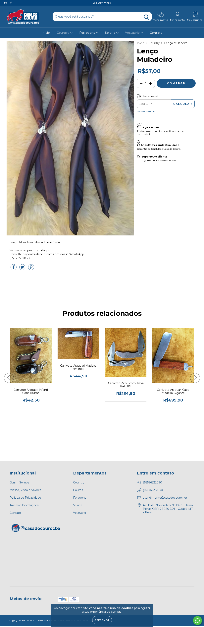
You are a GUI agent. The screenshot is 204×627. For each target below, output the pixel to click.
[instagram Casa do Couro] (6, 3)
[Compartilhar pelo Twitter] (22, 269)
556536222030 (152, 482)
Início (45, 32)
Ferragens (87, 32)
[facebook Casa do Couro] (11, 3)
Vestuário (133, 32)
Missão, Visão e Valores (25, 490)
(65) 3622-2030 (153, 490)
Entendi (102, 620)
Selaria (110, 32)
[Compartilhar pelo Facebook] (14, 269)
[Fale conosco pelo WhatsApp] (197, 620)
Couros (78, 490)
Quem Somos (19, 482)
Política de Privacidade (25, 497)
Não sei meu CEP (147, 111)
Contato (156, 32)
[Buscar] (146, 17)
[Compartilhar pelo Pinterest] (31, 269)
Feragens (79, 497)
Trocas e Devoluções (24, 505)
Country (63, 32)
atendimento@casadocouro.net (165, 497)
